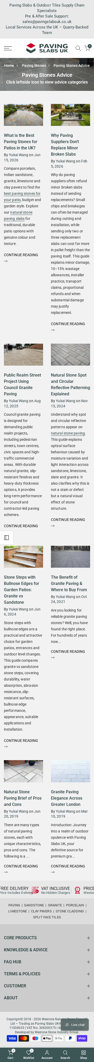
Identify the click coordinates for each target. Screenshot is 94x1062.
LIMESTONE (17, 911)
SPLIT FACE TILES (47, 917)
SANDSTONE (34, 905)
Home (9, 65)
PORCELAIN (75, 905)
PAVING (14, 905)
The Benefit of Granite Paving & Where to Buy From (69, 583)
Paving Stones (34, 65)
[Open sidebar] (6, 537)
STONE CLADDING (70, 911)
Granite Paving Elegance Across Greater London (66, 798)
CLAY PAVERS (41, 911)
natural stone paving (68, 433)
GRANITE (55, 905)
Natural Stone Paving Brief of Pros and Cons (23, 798)
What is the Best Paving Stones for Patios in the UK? (20, 141)
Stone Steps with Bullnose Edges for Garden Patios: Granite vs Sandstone (21, 590)
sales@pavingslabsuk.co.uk (47, 21)
